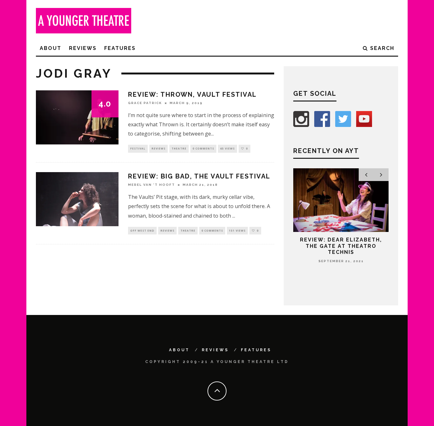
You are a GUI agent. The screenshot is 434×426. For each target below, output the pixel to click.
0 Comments (203, 148)
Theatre (179, 148)
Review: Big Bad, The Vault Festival (199, 176)
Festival (138, 148)
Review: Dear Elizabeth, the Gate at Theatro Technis (341, 246)
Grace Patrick (145, 103)
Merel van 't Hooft (151, 184)
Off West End (142, 230)
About (50, 48)
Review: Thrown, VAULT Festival (192, 94)
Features (120, 48)
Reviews (83, 48)
